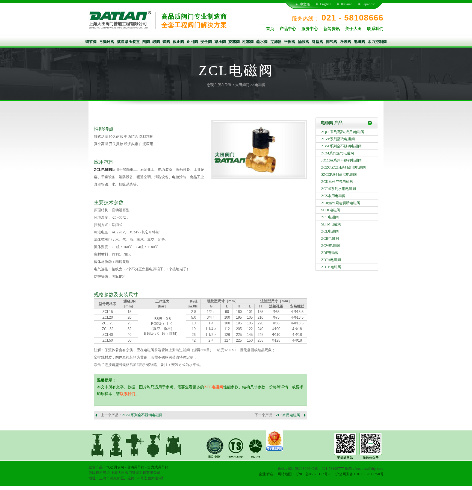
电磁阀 (359, 42)
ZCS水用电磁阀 (288, 415)
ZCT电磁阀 (330, 217)
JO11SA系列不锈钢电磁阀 (341, 160)
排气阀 (331, 42)
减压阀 (220, 42)
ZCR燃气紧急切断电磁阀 (340, 203)
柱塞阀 (248, 42)
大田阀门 (242, 85)
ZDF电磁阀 (329, 253)
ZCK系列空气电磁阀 (337, 182)
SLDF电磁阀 (330, 210)
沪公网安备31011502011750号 (359, 474)
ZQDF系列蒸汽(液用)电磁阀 (342, 132)
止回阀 (192, 42)
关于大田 (353, 29)
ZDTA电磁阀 (331, 260)
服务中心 (310, 29)
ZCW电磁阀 (330, 245)
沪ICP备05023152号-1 (313, 474)
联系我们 (375, 29)
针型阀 (317, 42)
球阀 (156, 42)
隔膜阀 (303, 42)
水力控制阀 (377, 42)
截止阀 (178, 42)
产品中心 (288, 29)
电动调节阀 (135, 467)
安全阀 (206, 42)
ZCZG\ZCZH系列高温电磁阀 (343, 167)
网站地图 (285, 474)
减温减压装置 (128, 42)
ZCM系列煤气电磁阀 (337, 153)
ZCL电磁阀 (103, 170)
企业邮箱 (266, 474)
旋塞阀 (234, 42)
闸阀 (146, 42)
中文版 (305, 4)
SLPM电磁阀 (331, 224)
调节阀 (91, 42)
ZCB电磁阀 (330, 238)
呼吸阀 (345, 42)
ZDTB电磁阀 (331, 267)
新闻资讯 (331, 29)
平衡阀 (290, 42)
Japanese (368, 4)
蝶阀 (166, 42)
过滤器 (276, 42)
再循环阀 (106, 42)
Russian (347, 4)
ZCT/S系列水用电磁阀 (338, 189)
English (325, 4)
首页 (270, 29)
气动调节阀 (115, 467)
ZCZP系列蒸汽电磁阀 (338, 139)
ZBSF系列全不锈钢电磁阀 (142, 415)
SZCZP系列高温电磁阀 (339, 174)
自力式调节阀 (158, 467)
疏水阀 (262, 42)
